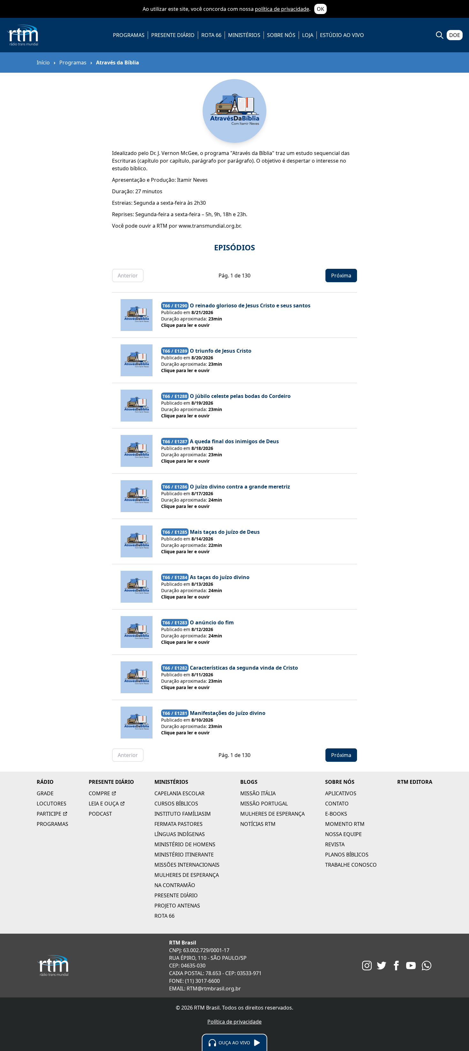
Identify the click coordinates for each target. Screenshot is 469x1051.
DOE (454, 35)
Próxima (341, 275)
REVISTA (335, 844)
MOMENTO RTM (345, 823)
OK (320, 8)
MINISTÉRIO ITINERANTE (184, 854)
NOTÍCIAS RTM (258, 823)
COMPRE (99, 793)
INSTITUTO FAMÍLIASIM (182, 813)
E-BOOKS (336, 813)
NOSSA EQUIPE (343, 834)
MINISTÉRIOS (244, 35)
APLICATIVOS (340, 793)
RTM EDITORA (414, 781)
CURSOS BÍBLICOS (176, 803)
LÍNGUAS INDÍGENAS (179, 834)
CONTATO (337, 803)
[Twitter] (381, 965)
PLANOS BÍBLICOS (346, 854)
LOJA (307, 35)
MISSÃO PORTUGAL (264, 803)
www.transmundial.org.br (209, 225)
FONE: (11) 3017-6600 (194, 980)
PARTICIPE (49, 813)
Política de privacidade (234, 1021)
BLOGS (248, 781)
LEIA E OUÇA (104, 803)
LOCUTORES (51, 803)
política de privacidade (282, 8)
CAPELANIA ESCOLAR (179, 793)
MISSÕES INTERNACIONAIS (187, 864)
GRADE (45, 793)
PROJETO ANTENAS (177, 905)
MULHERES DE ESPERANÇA (186, 874)
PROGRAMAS (129, 35)
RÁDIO (45, 781)
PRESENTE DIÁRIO (173, 35)
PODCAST (100, 813)
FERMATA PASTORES (178, 823)
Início (43, 62)
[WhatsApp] (426, 965)
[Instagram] (367, 965)
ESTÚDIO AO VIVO (342, 35)
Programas (72, 62)
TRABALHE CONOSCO (351, 864)
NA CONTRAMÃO (174, 885)
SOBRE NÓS (281, 35)
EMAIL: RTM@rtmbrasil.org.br (205, 988)
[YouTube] (411, 965)
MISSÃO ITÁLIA (258, 793)
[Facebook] (396, 965)
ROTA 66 (211, 35)
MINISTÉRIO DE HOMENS (184, 844)
